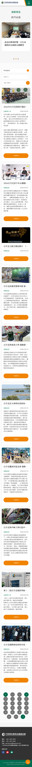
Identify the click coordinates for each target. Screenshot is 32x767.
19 (26, 712)
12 (5, 708)
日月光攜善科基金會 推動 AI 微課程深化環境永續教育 (16, 466)
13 (12, 708)
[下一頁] (23, 717)
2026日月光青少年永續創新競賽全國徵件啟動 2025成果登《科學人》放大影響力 (16, 183)
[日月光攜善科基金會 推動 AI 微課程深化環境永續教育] (16, 463)
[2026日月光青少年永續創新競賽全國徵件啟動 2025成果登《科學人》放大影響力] (16, 179)
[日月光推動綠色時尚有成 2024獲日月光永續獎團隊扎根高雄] (16, 641)
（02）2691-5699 (11, 739)
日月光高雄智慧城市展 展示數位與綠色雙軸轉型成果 (16, 286)
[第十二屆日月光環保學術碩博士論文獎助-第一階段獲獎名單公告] (16, 587)
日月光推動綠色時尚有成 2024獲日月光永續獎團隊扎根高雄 (16, 645)
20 (9, 716)
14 (19, 708)
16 (5, 712)
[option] (16, 36)
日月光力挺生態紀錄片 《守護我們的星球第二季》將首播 (16, 246)
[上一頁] (5, 694)
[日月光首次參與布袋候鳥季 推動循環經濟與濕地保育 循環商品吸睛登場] (16, 399)
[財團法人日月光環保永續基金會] (14, 734)
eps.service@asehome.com (13, 743)
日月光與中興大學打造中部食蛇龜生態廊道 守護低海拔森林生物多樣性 (16, 527)
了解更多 (16, 155)
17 (12, 712)
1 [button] (13, 58)
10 (19, 703)
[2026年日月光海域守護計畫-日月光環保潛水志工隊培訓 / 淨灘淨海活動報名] (16, 103)
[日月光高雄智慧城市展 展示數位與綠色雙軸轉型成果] (16, 282)
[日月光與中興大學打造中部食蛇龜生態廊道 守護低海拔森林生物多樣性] (16, 523)
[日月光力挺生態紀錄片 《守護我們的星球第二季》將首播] (16, 242)
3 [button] (18, 58)
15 (26, 708)
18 (19, 712)
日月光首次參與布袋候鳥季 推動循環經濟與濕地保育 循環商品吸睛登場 (16, 403)
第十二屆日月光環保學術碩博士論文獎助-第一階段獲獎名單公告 (16, 590)
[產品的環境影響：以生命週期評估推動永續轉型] (16, 30)
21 (16, 716)
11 (26, 703)
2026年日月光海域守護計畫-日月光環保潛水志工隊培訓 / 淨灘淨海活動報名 (16, 107)
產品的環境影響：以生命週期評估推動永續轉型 (15, 43)
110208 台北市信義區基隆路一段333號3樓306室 (15, 745)
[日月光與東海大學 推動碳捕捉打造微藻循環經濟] (16, 341)
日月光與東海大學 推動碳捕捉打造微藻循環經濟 (16, 345)
